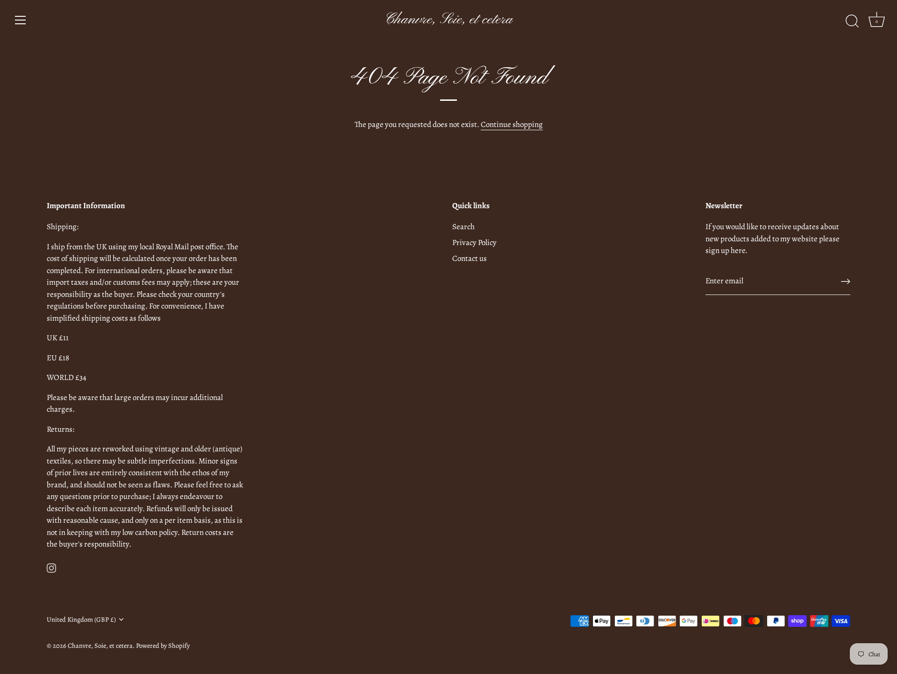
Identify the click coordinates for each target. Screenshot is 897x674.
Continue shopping (512, 124)
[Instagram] (51, 567)
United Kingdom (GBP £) (81, 619)
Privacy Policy (474, 242)
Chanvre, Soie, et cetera (448, 19)
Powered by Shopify (163, 645)
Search (463, 226)
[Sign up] (845, 281)
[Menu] (20, 20)
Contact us (469, 258)
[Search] (852, 21)
